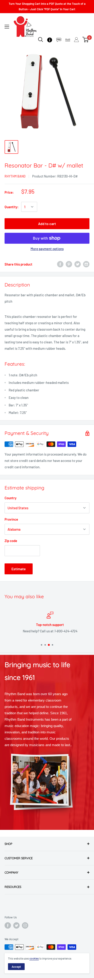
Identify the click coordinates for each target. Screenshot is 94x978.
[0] (86, 39)
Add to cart (47, 223)
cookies (34, 958)
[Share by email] (86, 264)
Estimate (18, 569)
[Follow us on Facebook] (8, 925)
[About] (49, 39)
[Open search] (40, 39)
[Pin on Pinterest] (69, 264)
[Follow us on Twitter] (16, 925)
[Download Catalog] (67, 39)
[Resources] (58, 39)
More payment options (47, 249)
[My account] (76, 39)
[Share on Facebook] (60, 264)
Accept (16, 966)
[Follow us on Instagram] (25, 925)
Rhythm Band (15, 176)
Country (10, 498)
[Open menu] (7, 26)
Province (11, 519)
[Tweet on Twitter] (77, 264)
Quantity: (11, 207)
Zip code (11, 541)
